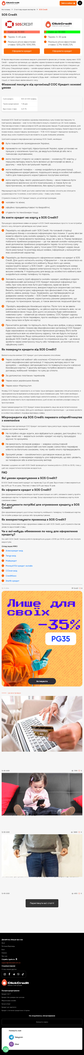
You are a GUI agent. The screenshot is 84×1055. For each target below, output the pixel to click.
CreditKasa (11, 576)
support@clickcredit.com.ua (11, 963)
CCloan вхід (11, 570)
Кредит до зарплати (9, 1007)
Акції (3, 943)
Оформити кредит (62, 51)
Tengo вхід (11, 555)
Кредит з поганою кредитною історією (16, 1010)
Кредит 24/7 (6, 994)
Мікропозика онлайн (9, 1000)
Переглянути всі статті (42, 903)
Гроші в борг (6, 1004)
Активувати (42, 681)
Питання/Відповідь (8, 946)
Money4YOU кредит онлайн (19, 566)
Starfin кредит (12, 581)
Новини (4, 953)
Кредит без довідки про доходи (13, 997)
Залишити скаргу (42, 1022)
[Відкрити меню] (80, 3)
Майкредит (11, 561)
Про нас (4, 956)
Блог (3, 949)
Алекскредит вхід (14, 550)
